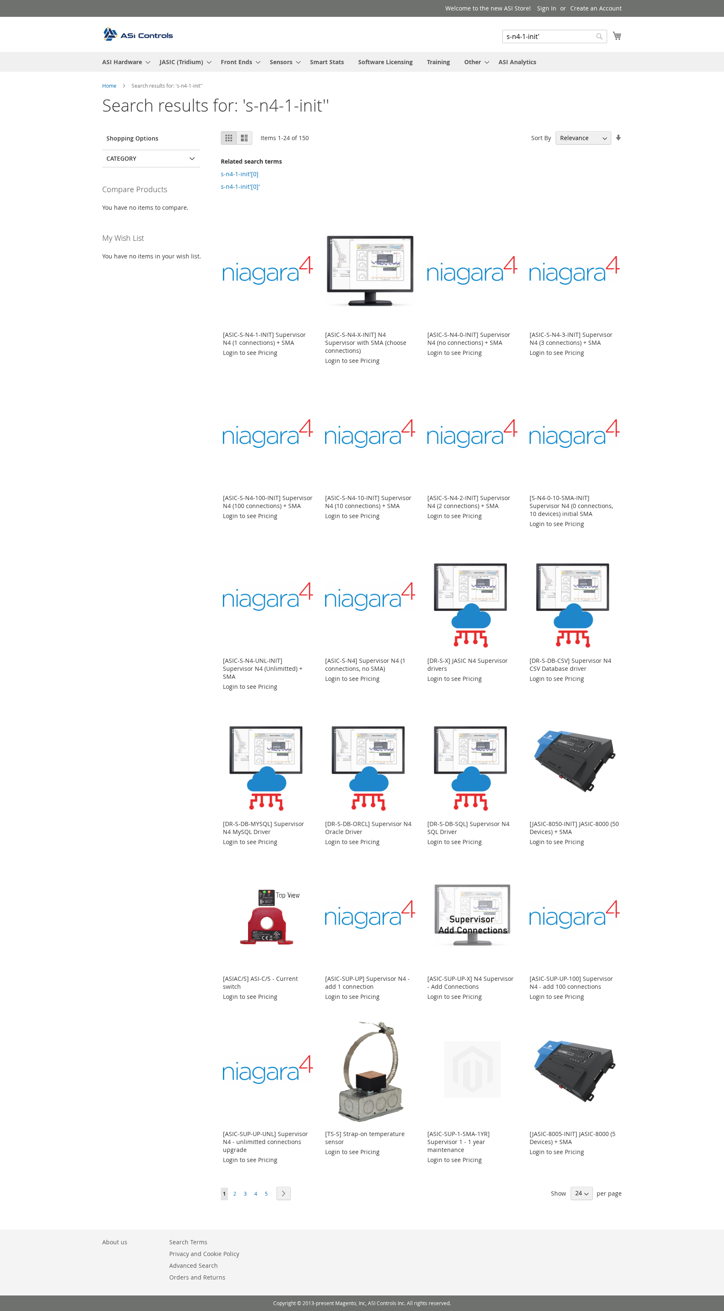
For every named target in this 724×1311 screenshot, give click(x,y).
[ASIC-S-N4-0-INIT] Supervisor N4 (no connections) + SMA (468, 339)
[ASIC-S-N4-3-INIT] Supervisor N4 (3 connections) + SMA (571, 339)
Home (110, 85)
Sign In (546, 8)
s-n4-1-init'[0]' (240, 186)
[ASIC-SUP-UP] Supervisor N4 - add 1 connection (367, 982)
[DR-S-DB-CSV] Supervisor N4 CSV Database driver (570, 664)
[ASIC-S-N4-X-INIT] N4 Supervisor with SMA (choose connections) (365, 342)
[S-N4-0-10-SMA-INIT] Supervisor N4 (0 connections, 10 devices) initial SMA (571, 506)
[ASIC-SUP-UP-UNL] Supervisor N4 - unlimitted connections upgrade (265, 1142)
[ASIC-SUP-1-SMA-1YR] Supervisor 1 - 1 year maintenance (458, 1142)
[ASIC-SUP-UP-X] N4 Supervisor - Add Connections (470, 982)
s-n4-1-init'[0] (240, 174)
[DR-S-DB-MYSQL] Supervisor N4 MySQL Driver (263, 828)
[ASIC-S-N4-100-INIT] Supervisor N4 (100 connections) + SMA (268, 502)
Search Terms (188, 1242)
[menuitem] (123, 62)
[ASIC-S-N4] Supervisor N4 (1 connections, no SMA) (365, 664)
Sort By (541, 138)
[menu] (362, 62)
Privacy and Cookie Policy (204, 1254)
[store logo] (137, 34)
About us (114, 1242)
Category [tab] (121, 158)
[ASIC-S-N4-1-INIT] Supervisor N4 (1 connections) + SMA (264, 339)
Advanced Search (193, 1265)
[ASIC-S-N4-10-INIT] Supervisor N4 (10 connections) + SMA (368, 502)
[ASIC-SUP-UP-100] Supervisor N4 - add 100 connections (571, 982)
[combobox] (554, 36)
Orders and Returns (197, 1277)
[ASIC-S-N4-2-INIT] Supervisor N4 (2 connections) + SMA (468, 502)
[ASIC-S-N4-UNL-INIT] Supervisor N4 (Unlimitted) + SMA (263, 668)
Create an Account (596, 8)
